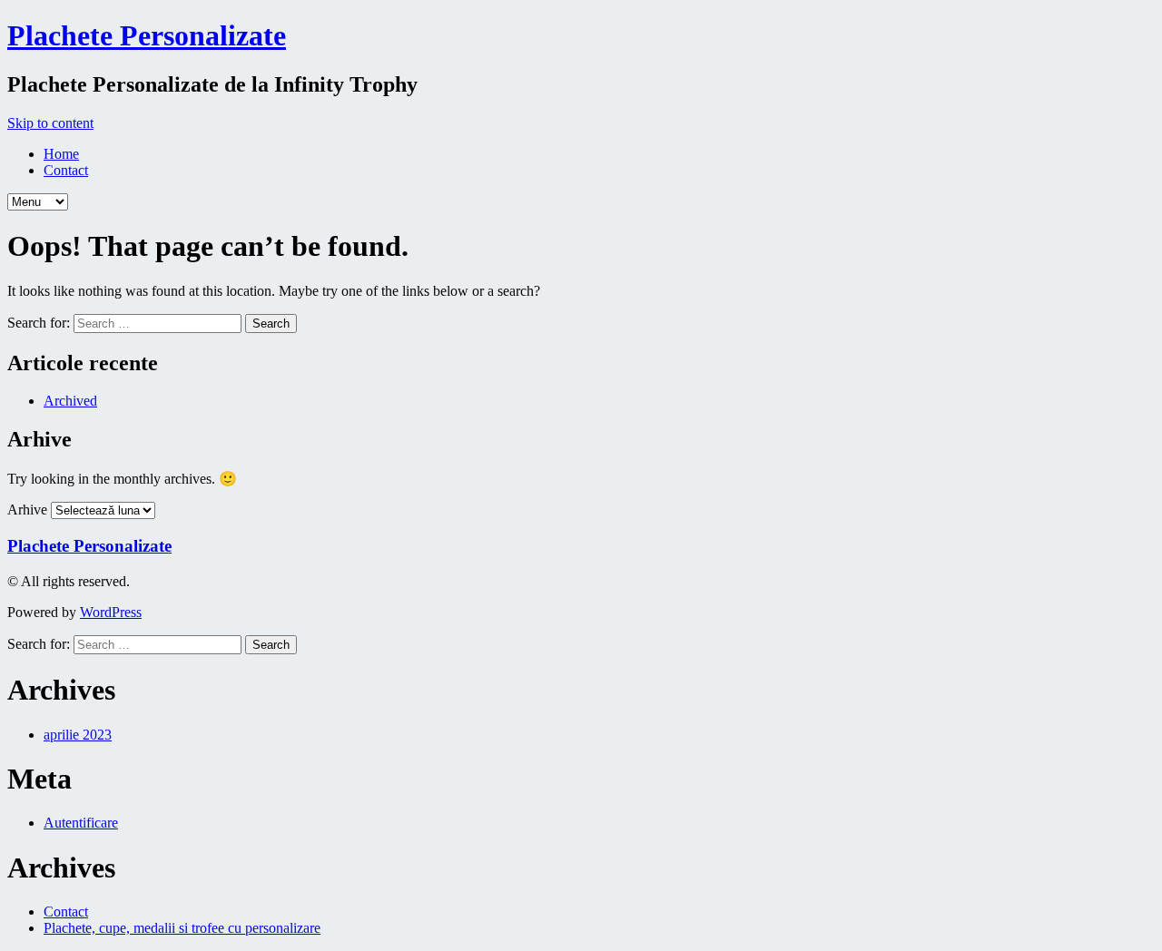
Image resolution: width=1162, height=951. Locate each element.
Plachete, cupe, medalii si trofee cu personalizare (182, 928)
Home (61, 154)
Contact (66, 170)
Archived (70, 400)
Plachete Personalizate (146, 35)
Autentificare (81, 822)
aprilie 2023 (78, 734)
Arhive (27, 509)
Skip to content (50, 123)
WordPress (111, 612)
